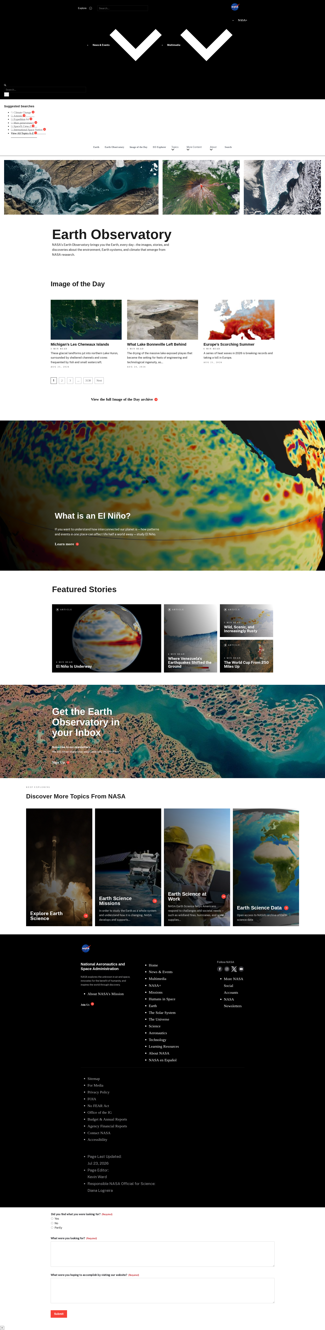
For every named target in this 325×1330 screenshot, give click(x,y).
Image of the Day (138, 147)
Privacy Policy (111, 751)
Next (99, 380)
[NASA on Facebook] (219, 969)
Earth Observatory (114, 147)
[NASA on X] (234, 969)
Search (228, 147)
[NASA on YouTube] (241, 969)
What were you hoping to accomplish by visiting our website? (95, 1275)
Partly (58, 1227)
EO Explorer (159, 147)
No (56, 1223)
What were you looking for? (74, 1238)
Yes (57, 1218)
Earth (96, 147)
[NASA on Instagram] (227, 969)
